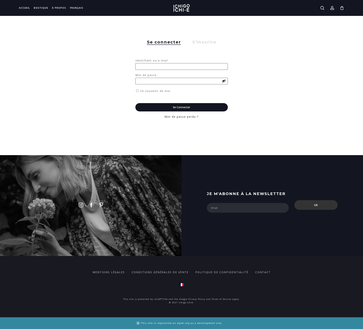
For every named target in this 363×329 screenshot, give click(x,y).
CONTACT (263, 272)
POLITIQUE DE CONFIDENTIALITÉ (221, 272)
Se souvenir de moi (155, 91)
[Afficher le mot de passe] (224, 81)
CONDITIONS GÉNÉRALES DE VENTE (160, 272)
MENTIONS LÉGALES (109, 272)
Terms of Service (221, 299)
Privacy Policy (196, 299)
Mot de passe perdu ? (181, 116)
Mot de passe (147, 75)
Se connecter (181, 107)
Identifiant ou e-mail (153, 60)
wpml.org (183, 323)
